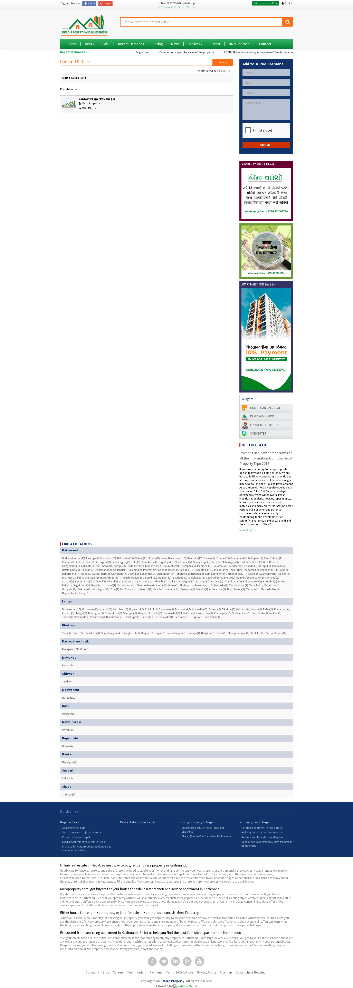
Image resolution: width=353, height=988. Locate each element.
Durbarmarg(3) (101, 573)
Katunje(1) (194, 633)
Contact (265, 43)
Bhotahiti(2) (270, 581)
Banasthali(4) (202, 570)
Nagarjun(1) (172, 589)
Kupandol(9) (136, 609)
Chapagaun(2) (222, 613)
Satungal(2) (202, 581)
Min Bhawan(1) (128, 589)
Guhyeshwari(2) (144, 581)
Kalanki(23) (109, 558)
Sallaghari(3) (129, 633)
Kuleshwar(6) (153, 566)
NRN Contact (239, 43)
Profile (288, 3)
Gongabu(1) (69, 589)
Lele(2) (185, 613)
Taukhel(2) (275, 613)
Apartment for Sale (73, 828)
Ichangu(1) (83, 593)
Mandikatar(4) (219, 570)
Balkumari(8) (166, 609)
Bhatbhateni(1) (236, 589)
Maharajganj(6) (230, 562)
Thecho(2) (99, 617)
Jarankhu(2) (150, 577)
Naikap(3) (284, 573)
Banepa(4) (68, 649)
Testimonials (136, 972)
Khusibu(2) (161, 581)
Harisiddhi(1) (149, 617)
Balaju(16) (209, 558)
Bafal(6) (216, 562)
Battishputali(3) (235, 573)
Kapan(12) (257, 558)
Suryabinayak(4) (111, 633)
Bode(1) (221, 633)
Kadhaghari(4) (166, 570)
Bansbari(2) (257, 577)
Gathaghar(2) (146, 633)
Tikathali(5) (228, 609)
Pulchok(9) (151, 609)
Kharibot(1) (145, 589)
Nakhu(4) (256, 609)
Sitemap (226, 972)
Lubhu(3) (157, 613)
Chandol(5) (250, 566)
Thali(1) (115, 589)
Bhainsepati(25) (71, 609)
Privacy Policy (206, 972)
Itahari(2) (67, 778)
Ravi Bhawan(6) (104, 566)
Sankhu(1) (202, 589)
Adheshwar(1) (217, 589)
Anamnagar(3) (90, 577)
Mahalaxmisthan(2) (202, 613)
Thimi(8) (66, 633)
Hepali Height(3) (109, 577)
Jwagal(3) (81, 613)
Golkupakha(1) (219, 585)
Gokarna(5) (219, 566)
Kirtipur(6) (120, 566)
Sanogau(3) (130, 613)
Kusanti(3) (68, 613)
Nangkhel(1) (208, 633)
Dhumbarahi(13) (240, 558)
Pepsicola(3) (182, 573)
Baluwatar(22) (125, 558)
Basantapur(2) (83, 581)
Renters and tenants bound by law (262, 837)
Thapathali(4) (251, 570)
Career (215, 43)
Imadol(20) (105, 609)
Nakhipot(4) (243, 609)
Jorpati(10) (104, 562)
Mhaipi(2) (112, 581)
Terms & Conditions (179, 972)
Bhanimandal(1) (115, 617)
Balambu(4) (135, 570)
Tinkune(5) (87, 570)
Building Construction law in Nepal (261, 832)
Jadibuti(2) (212, 577)
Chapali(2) (68, 581)
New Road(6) (271, 562)
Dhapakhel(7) (183, 609)
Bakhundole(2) (83, 617)
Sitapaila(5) (189, 566)
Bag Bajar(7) (166, 562)
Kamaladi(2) (272, 577)
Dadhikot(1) (257, 633)
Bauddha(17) (194, 558)
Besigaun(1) (188, 589)
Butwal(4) (67, 746)
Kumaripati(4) (282, 609)
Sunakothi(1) (165, 617)
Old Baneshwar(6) (251, 562)
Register (75, 3)
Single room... (131, 52)
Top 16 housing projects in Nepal (82, 832)
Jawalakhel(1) (213, 617)
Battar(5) (67, 665)
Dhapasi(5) (278, 566)
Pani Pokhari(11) (274, 558)
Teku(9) (135, 562)
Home (72, 43)
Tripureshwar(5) (171, 566)
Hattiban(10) (120, 609)
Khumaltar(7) (199, 609)
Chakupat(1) (133, 617)
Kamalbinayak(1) (177, 633)
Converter (258, 433)
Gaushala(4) (120, 570)
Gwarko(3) (144, 613)
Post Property (265, 3)
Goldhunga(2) (197, 577)
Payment (156, 972)
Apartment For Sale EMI (258, 284)
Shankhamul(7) (183, 562)
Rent (88, 43)
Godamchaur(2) (241, 613)
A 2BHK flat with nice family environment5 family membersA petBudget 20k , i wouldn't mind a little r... (273, 52)
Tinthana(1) (252, 589)
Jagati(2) (160, 633)
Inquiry (223, 62)
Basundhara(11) (87, 562)
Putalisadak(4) (184, 570)
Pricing (157, 43)
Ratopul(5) (264, 566)
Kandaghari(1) (101, 589)
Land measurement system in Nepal (84, 842)
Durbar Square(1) (276, 633)
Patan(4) (268, 609)
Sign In (65, 3)
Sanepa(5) (215, 609)
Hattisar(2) (216, 581)
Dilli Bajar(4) (281, 570)
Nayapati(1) (69, 593)
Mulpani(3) (252, 573)
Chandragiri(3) (165, 573)
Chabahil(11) (69, 562)
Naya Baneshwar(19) (174, 558)
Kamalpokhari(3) (215, 573)
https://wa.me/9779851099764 (176, 7)
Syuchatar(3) (147, 573)
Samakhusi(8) (149, 562)
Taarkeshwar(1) (238, 585)
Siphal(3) (86, 573)
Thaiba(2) (67, 617)
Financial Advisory (264, 425)
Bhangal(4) (266, 570)
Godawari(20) (90, 609)
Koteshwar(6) (136, 566)
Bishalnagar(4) (103, 570)
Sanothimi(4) (92, 633)
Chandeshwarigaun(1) (150, 585)
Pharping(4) (150, 570)
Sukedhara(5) (235, 566)
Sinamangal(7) (201, 562)
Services (194, 43)
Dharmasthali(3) (71, 577)
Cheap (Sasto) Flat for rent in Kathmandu (206, 836)
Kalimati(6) (87, 566)
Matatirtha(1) (271, 585)
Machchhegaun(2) (131, 577)
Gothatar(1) (84, 589)
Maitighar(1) (171, 585)
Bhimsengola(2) (252, 581)
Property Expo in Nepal (76, 837)
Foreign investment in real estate (261, 828)
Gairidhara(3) (119, 573)
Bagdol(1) (197, 617)
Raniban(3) (197, 573)
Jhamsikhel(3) (171, 613)
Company (92, 972)
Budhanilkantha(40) (73, 558)
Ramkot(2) (242, 577)
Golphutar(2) (227, 577)
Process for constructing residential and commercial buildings (87, 848)
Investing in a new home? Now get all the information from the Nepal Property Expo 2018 (265, 458)
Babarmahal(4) (70, 573)
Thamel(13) (223, 558)
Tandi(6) (66, 681)
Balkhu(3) (133, 573)
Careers (118, 972)
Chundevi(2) (126, 581)
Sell (105, 43)
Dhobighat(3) (96, 613)
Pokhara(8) (68, 714)
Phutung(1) (186, 585)
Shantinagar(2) (233, 581)
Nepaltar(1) (98, 585)
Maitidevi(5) (204, 566)
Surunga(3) (68, 794)
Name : (67, 78)
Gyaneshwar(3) (268, 573)
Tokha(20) (154, 558)
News (175, 43)
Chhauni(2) (99, 581)
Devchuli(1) (68, 730)
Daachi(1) (158, 589)
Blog (106, 972)
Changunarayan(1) (238, 633)
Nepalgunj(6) (69, 762)
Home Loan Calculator (267, 408)
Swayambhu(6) (71, 566)
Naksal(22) (141, 558)
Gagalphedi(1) (81, 585)
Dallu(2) (173, 581)
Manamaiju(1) (202, 585)
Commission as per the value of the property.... (175, 52)
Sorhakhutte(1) (126, 585)
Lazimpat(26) (94, 558)
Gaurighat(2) (179, 577)
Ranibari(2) (164, 577)
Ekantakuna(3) (113, 613)
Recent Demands (131, 43)
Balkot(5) (78, 633)
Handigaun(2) (186, 581)
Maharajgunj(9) (121, 562)
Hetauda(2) (68, 697)
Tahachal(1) (256, 585)
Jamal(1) (111, 585)
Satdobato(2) (260, 613)
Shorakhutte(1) (270, 589)
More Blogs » (247, 530)
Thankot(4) (235, 570)
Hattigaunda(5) (71, 570)
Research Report (263, 416)
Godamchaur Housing (251, 972)
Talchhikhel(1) (182, 617)
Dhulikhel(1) (82, 649)
